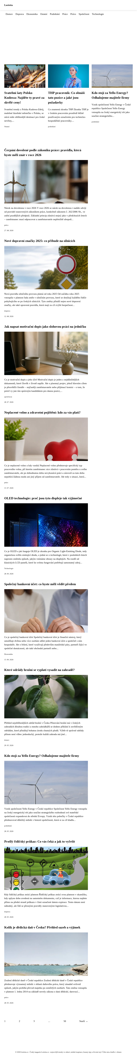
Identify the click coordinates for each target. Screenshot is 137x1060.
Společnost (84, 14)
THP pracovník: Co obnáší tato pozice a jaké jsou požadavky (66, 97)
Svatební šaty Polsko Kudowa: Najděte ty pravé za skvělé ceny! (24, 97)
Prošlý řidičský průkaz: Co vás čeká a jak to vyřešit (39, 841)
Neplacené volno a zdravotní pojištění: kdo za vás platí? (42, 412)
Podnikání (55, 14)
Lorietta (8, 5)
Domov (9, 14)
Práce (65, 14)
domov (6, 740)
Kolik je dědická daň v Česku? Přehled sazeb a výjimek (42, 927)
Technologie (98, 14)
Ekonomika (32, 14)
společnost (8, 397)
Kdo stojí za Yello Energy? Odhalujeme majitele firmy (41, 755)
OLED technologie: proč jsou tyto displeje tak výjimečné (43, 498)
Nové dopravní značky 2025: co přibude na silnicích (39, 241)
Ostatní (43, 14)
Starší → (83, 1021)
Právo (73, 14)
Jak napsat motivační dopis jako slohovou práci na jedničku (45, 326)
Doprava (20, 14)
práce (6, 483)
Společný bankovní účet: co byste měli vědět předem (40, 584)
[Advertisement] (68, 36)
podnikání (52, 127)
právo (6, 225)
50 (65, 1021)
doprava (7, 311)
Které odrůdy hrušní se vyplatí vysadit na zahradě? (39, 670)
